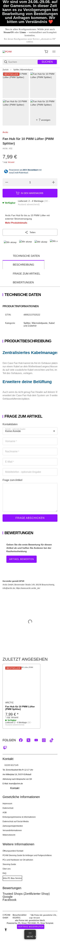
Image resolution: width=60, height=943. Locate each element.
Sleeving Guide (9, 864)
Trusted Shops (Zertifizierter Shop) (26, 893)
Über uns (7, 869)
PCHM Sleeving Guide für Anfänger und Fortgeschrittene (27, 855)
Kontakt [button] (14, 788)
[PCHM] (7, 51)
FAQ (4, 873)
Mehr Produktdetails (16, 222)
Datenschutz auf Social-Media (16, 821)
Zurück (5, 70)
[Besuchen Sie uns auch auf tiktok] (51, 740)
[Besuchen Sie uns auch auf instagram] (43, 740)
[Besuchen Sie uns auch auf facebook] (20, 740)
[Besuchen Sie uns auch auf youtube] (36, 740)
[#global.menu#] (53, 51)
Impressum (7, 803)
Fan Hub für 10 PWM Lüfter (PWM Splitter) (20, 708)
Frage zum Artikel (26, 273)
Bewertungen (23, 282)
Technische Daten (26, 255)
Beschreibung (23, 264)
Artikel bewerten (21, 559)
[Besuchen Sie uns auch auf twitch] (5, 747)
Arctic (5, 132)
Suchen (47, 61)
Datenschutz (8, 808)
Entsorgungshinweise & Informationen (19, 817)
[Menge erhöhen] (53, 182)
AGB (5, 812)
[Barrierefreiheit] (6, 929)
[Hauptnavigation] (30, 46)
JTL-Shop (22, 923)
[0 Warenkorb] (46, 51)
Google (8, 896)
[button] (21, 683)
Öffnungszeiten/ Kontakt (13, 851)
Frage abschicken (30, 518)
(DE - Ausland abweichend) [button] (18, 723)
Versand (11, 162)
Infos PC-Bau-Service (12, 878)
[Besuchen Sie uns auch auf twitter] (28, 740)
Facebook (9, 899)
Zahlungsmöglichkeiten (13, 826)
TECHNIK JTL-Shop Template (40, 923)
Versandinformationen (12, 830)
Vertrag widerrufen (31, 927)
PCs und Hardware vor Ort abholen (18, 860)
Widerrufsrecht (9, 835)
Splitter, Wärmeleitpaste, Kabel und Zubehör (24, 70)
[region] (30, 69)
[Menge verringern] (6, 182)
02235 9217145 (11, 765)
